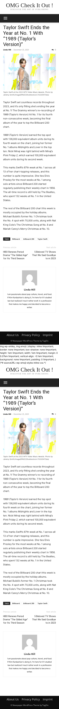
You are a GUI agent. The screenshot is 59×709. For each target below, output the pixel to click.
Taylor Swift (42, 239)
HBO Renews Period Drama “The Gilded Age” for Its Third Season (15, 255)
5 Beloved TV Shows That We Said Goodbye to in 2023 (44, 255)
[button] (5, 18)
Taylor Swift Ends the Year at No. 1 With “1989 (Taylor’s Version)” (26, 35)
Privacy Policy (31, 335)
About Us (13, 335)
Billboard (16, 239)
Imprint (48, 335)
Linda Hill (7, 49)
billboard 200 (28, 239)
